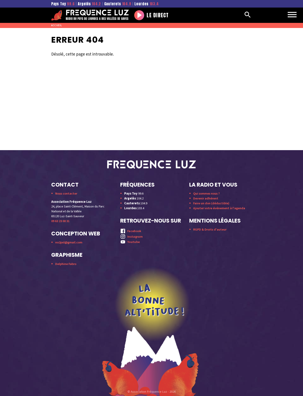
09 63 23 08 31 (60, 221)
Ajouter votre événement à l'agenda (219, 208)
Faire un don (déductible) (211, 203)
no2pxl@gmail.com (68, 242)
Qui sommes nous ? (206, 193)
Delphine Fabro (65, 264)
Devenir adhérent (205, 198)
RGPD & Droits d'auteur (209, 229)
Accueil (56, 25)
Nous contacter (66, 193)
